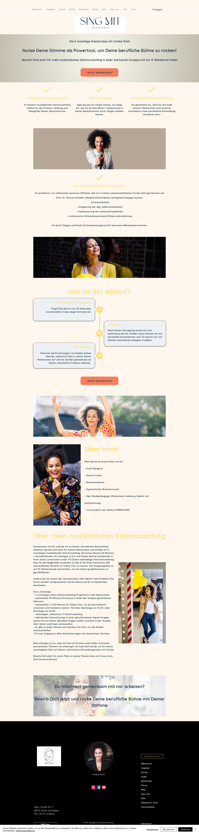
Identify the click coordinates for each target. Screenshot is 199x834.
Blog (143, 790)
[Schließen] (195, 829)
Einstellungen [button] (152, 829)
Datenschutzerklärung (25, 830)
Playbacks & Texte (149, 803)
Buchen (144, 772)
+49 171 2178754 (46, 813)
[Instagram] (93, 787)
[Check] (47, 89)
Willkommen (146, 764)
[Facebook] (99, 787)
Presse (144, 785)
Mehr (143, 798)
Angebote (145, 768)
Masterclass (146, 781)
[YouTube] (104, 787)
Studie (144, 777)
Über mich (145, 794)
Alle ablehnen (168, 829)
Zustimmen (185, 829)
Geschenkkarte (148, 807)
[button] (152, 756)
